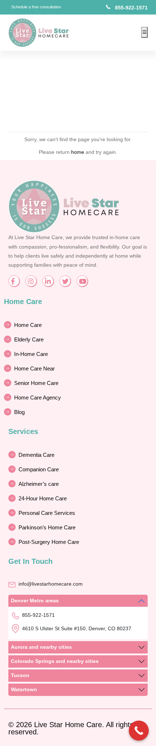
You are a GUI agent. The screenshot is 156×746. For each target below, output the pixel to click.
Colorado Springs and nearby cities (55, 661)
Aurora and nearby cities (41, 647)
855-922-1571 (131, 8)
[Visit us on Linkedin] (48, 281)
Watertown (24, 689)
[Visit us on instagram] (31, 281)
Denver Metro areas (35, 600)
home (77, 152)
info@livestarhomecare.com (51, 584)
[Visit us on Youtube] (82, 281)
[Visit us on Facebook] (14, 281)
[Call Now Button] (139, 731)
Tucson (20, 675)
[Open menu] (144, 32)
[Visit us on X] (65, 281)
